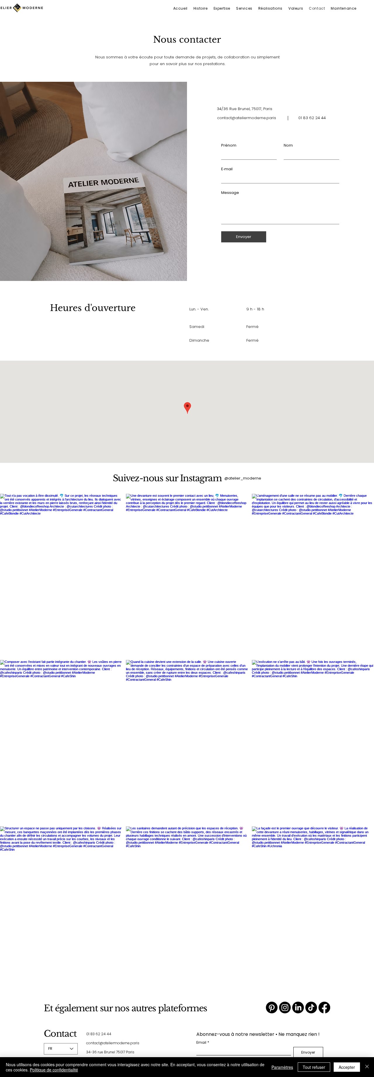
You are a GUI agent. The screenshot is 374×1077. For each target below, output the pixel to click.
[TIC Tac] (311, 1007)
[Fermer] (366, 1067)
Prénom (228, 145)
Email (202, 1042)
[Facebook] (324, 1007)
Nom (288, 145)
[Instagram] (285, 1007)
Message (230, 192)
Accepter (347, 1067)
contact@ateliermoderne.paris (246, 118)
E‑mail (227, 169)
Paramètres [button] (282, 1067)
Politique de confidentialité (54, 1070)
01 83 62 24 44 (98, 1033)
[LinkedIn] (298, 1007)
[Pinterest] (272, 1007)
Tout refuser (314, 1067)
